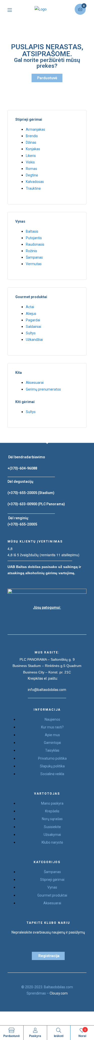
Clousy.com (59, 993)
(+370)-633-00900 (22, 504)
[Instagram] (47, 619)
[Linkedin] (59, 619)
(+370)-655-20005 (23, 493)
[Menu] (13, 9)
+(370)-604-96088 (22, 468)
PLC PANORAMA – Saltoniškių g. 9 (47, 659)
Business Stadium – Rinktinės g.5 (39, 666)
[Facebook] (34, 619)
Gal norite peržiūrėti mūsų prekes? (47, 63)
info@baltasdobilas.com (47, 690)
